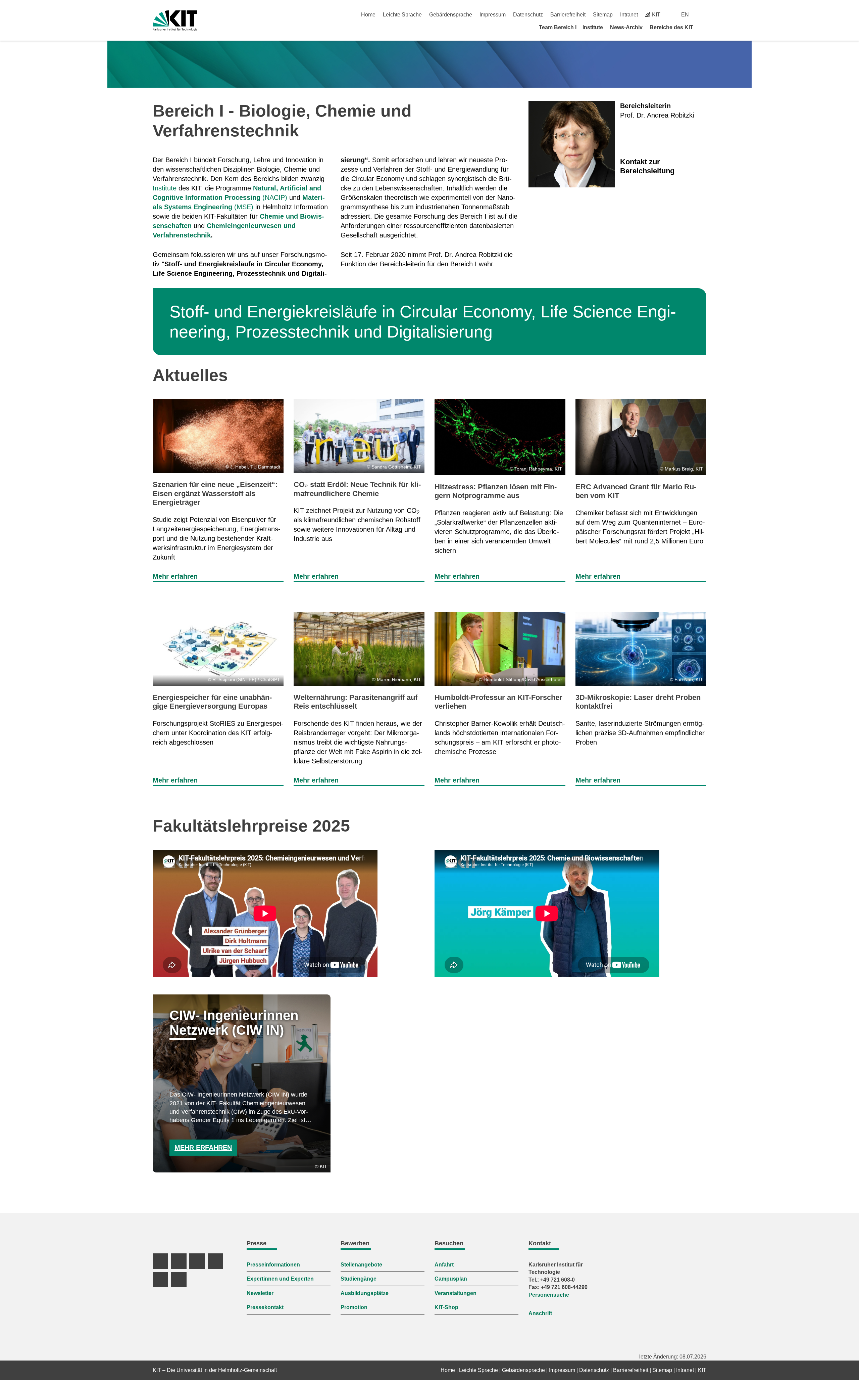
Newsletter (260, 1293)
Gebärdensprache (450, 14)
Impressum (492, 14)
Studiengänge (358, 1279)
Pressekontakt (265, 1307)
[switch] (703, 14)
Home (368, 14)
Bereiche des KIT (671, 27)
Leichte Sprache (402, 14)
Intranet (629, 14)
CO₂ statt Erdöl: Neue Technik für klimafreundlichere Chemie (357, 488)
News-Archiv (626, 27)
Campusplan (451, 1279)
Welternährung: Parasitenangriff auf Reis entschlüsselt (355, 701)
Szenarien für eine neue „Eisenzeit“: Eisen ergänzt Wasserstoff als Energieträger (215, 493)
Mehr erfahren (175, 576)
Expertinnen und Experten (280, 1279)
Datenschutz (528, 14)
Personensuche (548, 1295)
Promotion (354, 1307)
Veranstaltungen (455, 1293)
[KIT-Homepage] (175, 20)
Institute (593, 27)
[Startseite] (704, 27)
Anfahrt (444, 1264)
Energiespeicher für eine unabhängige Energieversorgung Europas (212, 701)
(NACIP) (274, 197)
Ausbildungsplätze (365, 1293)
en (685, 14)
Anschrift (540, 1313)
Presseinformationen (273, 1264)
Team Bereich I (557, 27)
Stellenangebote (361, 1264)
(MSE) (243, 207)
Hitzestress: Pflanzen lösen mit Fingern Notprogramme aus (496, 491)
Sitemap (603, 14)
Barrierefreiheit (568, 14)
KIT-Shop (446, 1307)
